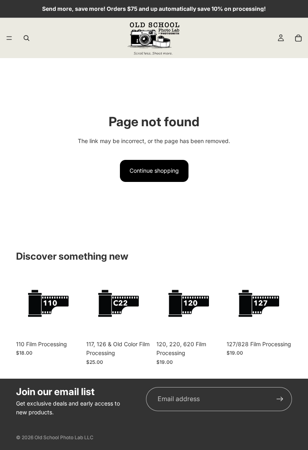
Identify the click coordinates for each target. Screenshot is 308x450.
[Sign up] (280, 399)
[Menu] (9, 38)
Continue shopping (154, 170)
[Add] (279, 324)
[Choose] (69, 324)
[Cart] (298, 38)
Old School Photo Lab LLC (63, 437)
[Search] (26, 38)
